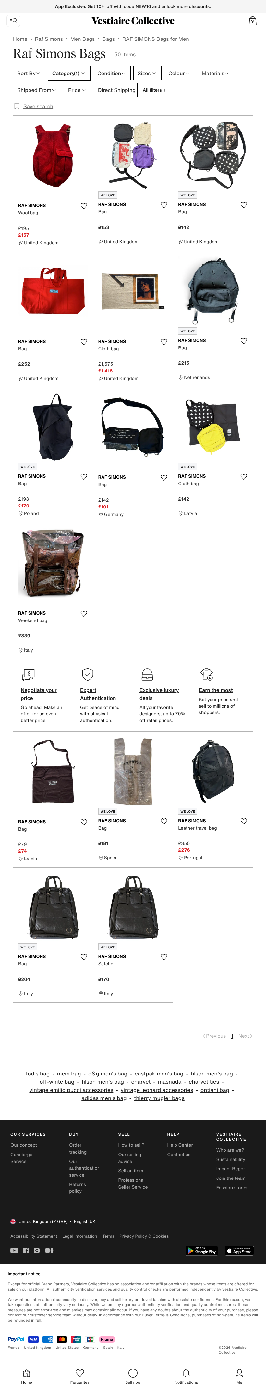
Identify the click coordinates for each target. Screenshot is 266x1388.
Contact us (179, 1154)
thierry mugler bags (159, 1098)
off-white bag (57, 1082)
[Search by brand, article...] (13, 21)
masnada (170, 1082)
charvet (141, 1082)
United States (67, 1347)
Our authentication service (84, 1168)
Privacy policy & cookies (144, 1236)
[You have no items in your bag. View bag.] (252, 20)
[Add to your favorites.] (84, 206)
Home (20, 39)
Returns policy (77, 1188)
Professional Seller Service (133, 1183)
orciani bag (214, 1090)
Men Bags (82, 39)
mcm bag (69, 1074)
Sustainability (230, 1159)
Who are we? (230, 1150)
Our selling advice (129, 1158)
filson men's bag (212, 1074)
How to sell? (131, 1145)
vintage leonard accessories (157, 1090)
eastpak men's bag (159, 1074)
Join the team (231, 1178)
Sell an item (130, 1170)
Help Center (180, 1145)
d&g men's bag (107, 1074)
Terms (108, 1236)
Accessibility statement (33, 1236)
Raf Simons (49, 39)
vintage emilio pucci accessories (71, 1090)
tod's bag (38, 1074)
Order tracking (78, 1148)
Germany (91, 1347)
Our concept (23, 1145)
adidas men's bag (104, 1098)
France (13, 1347)
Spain (108, 1347)
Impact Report (231, 1169)
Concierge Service (21, 1158)
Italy (121, 1347)
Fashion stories (232, 1187)
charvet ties (204, 1082)
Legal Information (79, 1236)
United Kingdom (37, 1347)
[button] (252, 20)
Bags (108, 39)
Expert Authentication (98, 694)
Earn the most (216, 690)
